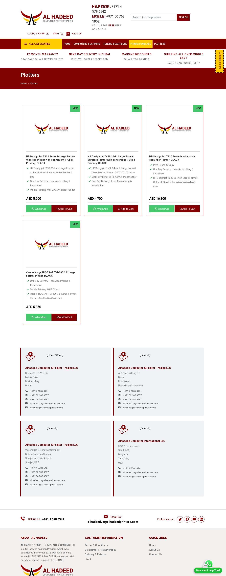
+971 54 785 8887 (39, 403)
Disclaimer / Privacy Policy (100, 553)
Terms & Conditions (96, 549)
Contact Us (155, 558)
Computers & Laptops (90, 45)
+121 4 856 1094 (131, 472)
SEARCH (183, 17)
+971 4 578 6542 (38, 395)
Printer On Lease (164, 45)
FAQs (88, 562)
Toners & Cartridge (128, 45)
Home (69, 43)
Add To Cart (65, 212)
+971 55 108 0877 (39, 399)
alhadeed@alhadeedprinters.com (46, 411)
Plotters (194, 43)
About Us (154, 553)
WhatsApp (40, 212)
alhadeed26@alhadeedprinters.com (47, 407)
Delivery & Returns (95, 558)
